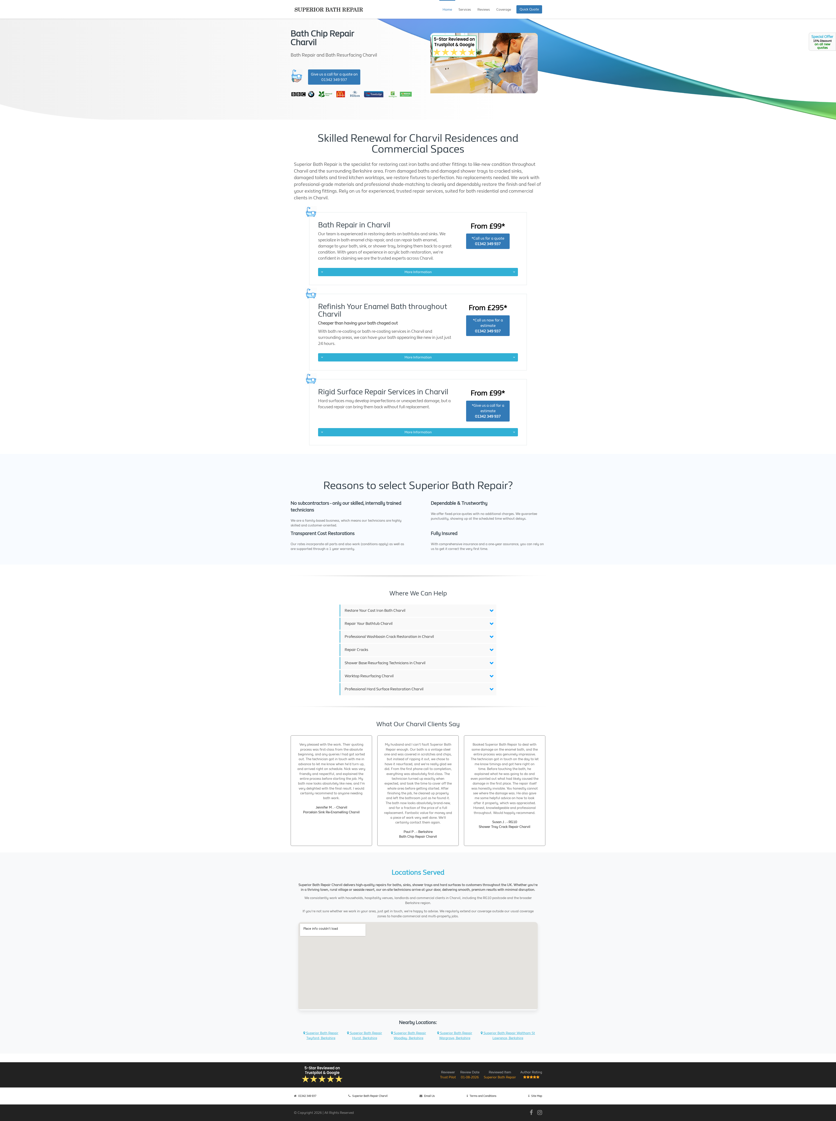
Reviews (483, 9)
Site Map (536, 1095)
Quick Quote (529, 9)
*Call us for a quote (488, 241)
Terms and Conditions (483, 1095)
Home (447, 9)
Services (464, 9)
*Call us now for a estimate (488, 325)
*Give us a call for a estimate (488, 411)
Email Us (429, 1095)
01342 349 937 (307, 1095)
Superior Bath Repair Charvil (370, 1095)
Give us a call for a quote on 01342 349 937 (334, 77)
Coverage (503, 9)
